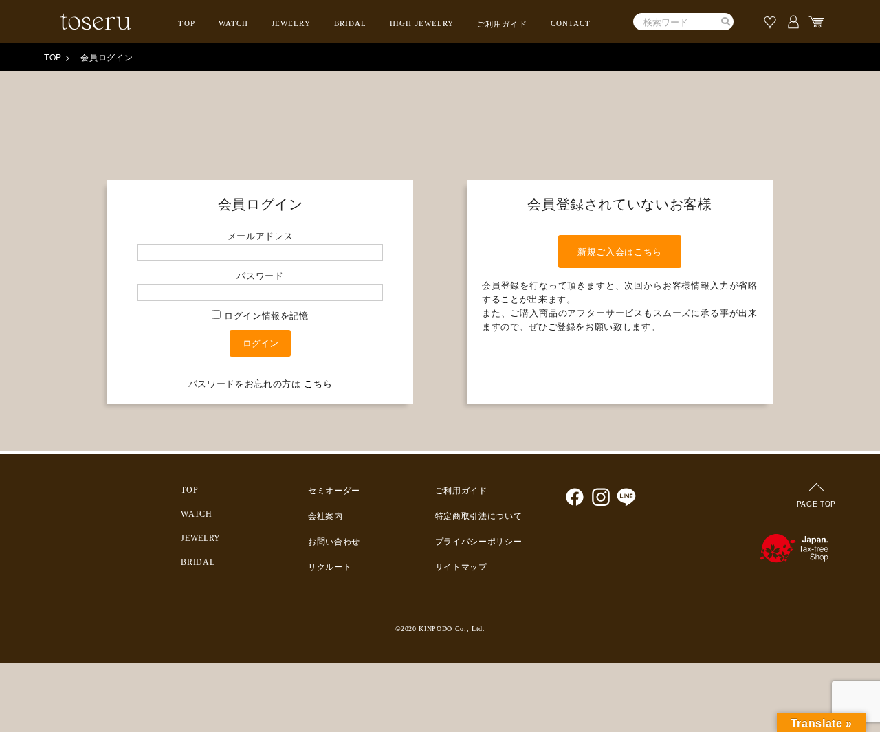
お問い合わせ (334, 541)
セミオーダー (334, 491)
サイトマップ (461, 567)
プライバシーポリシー (478, 541)
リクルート (329, 567)
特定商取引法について (478, 516)
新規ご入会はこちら (620, 251)
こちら (318, 383)
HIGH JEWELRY (422, 23)
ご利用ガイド (502, 24)
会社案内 (325, 516)
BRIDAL (350, 23)
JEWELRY (291, 23)
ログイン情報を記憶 (265, 315)
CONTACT (571, 23)
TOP (186, 23)
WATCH (234, 23)
